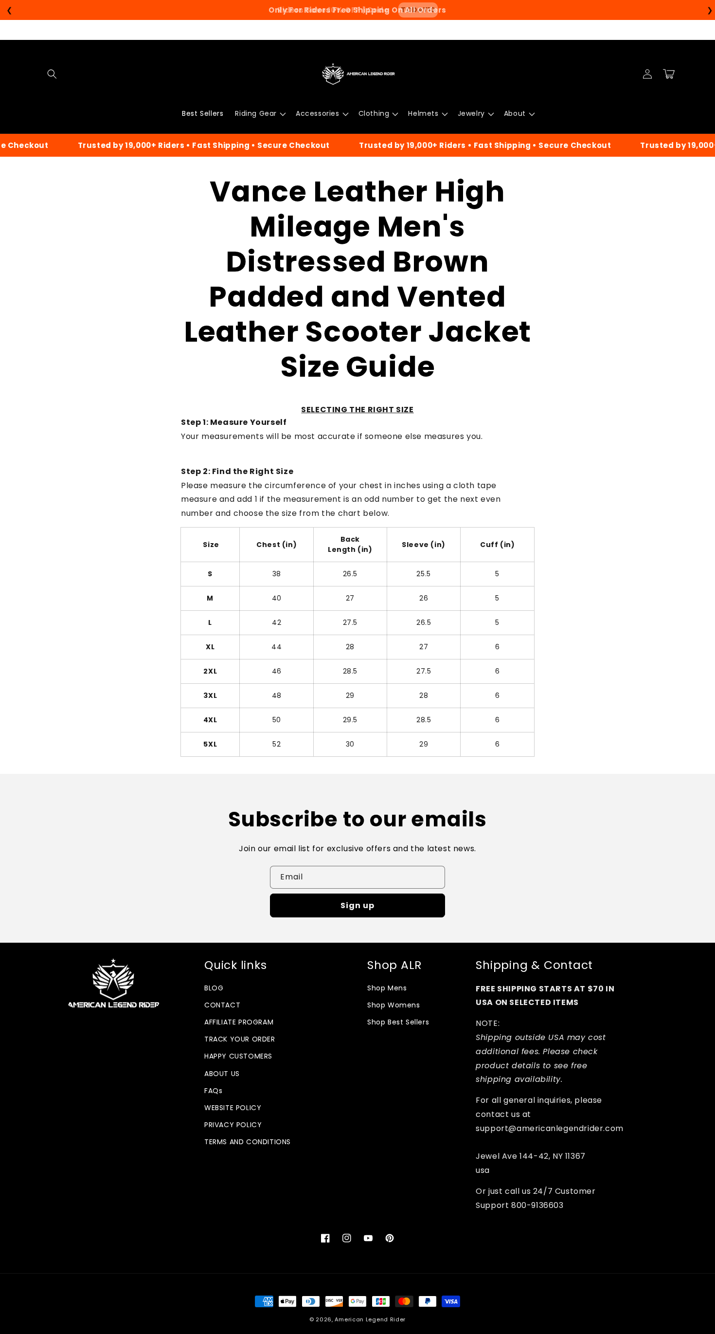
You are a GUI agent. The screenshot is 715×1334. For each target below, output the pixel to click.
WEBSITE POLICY (232, 1108)
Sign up (357, 905)
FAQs (213, 1091)
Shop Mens (387, 988)
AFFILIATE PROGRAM (238, 1022)
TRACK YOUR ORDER (239, 1039)
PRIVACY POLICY (233, 1125)
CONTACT (222, 1005)
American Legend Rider (370, 1319)
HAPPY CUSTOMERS (238, 1056)
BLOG (213, 988)
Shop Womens (393, 1005)
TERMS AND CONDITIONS (247, 1142)
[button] (52, 74)
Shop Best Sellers (398, 1022)
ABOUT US (222, 1073)
